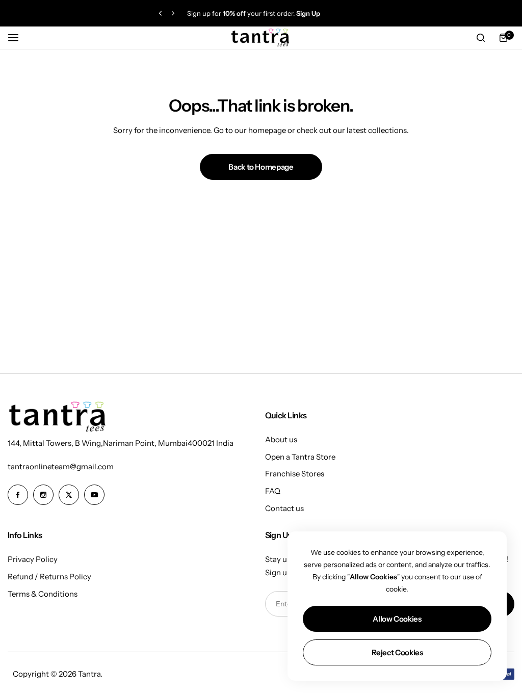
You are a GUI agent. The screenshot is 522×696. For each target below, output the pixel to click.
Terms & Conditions (42, 594)
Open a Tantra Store (300, 457)
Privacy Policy (33, 559)
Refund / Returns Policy (49, 576)
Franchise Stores (294, 473)
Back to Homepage (260, 167)
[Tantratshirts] (261, 38)
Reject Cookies (397, 652)
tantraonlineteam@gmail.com (61, 466)
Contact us (284, 508)
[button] (160, 13)
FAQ (272, 491)
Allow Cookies (397, 619)
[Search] (480, 37)
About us (281, 439)
